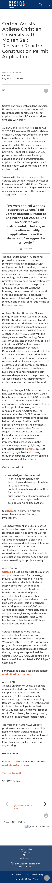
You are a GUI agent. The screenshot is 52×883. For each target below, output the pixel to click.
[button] (26, 90)
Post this (28, 248)
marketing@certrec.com (16, 674)
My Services (25, 858)
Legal (11, 875)
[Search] (48, 4)
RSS (27, 875)
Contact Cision (25, 849)
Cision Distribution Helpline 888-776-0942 (26, 865)
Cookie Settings (37, 875)
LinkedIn (17, 773)
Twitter (6, 773)
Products (26, 852)
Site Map (19, 875)
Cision (30, 879)
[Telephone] (41, 4)
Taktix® (29, 449)
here (11, 511)
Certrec (6, 572)
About (25, 855)
